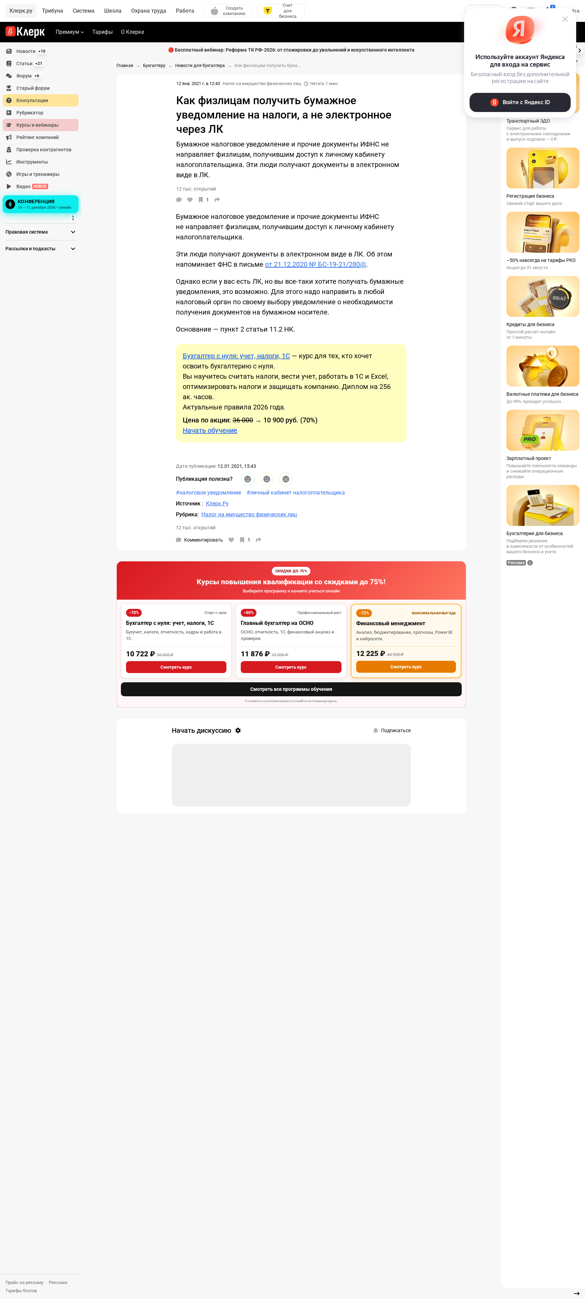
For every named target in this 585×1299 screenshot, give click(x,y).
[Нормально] (267, 479)
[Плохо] (286, 479)
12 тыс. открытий (195, 527)
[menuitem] (41, 51)
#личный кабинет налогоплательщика (296, 492)
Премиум (67, 32)
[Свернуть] (577, 1293)
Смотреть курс (176, 667)
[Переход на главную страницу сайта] (25, 32)
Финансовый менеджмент (390, 623)
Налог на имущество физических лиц (262, 83)
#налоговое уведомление (208, 492)
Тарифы (102, 32)
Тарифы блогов (21, 1290)
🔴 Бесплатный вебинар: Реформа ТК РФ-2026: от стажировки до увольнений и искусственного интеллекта (291, 50)
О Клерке (132, 32)
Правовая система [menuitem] (26, 232)
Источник (189, 503)
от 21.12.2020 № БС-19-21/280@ (315, 264)
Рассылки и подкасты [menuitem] (30, 248)
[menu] (43, 130)
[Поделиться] (217, 199)
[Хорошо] (247, 479)
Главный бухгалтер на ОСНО (277, 623)
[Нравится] (190, 199)
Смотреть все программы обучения (291, 689)
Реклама (58, 1282)
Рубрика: (187, 514)
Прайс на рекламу (24, 1282)
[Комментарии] (179, 199)
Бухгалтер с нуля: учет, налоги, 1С (170, 623)
